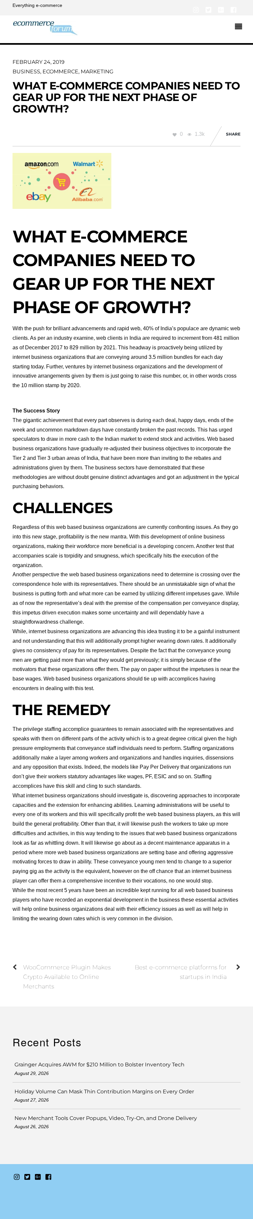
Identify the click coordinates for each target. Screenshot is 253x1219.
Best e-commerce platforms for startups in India (181, 972)
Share (233, 134)
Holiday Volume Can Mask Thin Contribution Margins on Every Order (104, 1091)
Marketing (97, 71)
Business (26, 71)
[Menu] (240, 27)
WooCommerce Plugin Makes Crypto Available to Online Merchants (67, 977)
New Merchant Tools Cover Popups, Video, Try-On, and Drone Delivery (105, 1118)
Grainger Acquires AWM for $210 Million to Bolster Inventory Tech (99, 1064)
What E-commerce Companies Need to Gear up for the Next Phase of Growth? (126, 97)
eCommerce (60, 71)
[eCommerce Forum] (45, 32)
